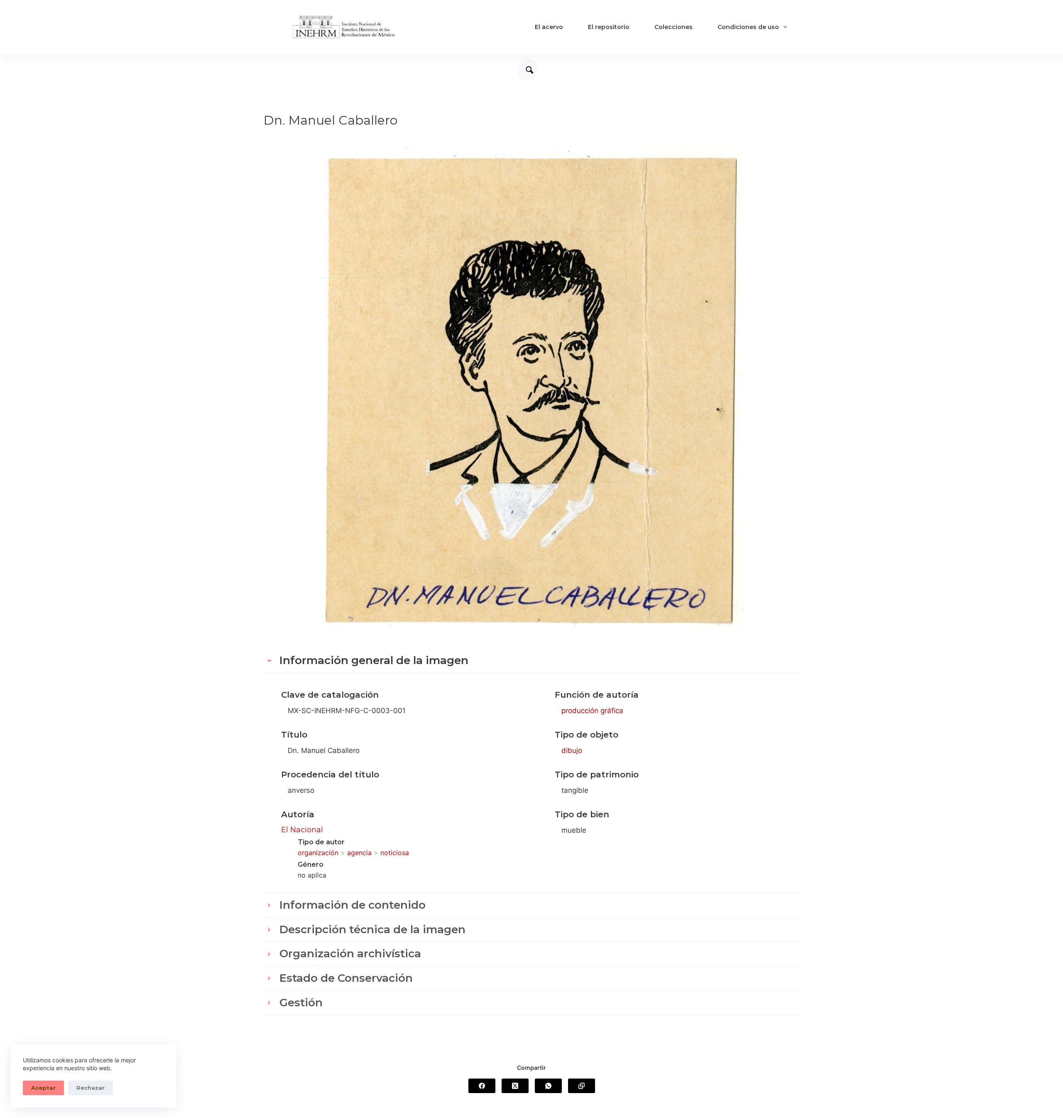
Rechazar (90, 1087)
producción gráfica (592, 710)
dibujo (571, 750)
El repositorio (608, 27)
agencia (359, 852)
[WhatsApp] (548, 1086)
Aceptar (43, 1087)
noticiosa (394, 852)
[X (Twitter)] (515, 1086)
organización (318, 852)
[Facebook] (481, 1086)
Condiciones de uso (748, 27)
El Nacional (302, 829)
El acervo (549, 27)
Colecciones (673, 27)
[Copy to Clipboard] (581, 1086)
